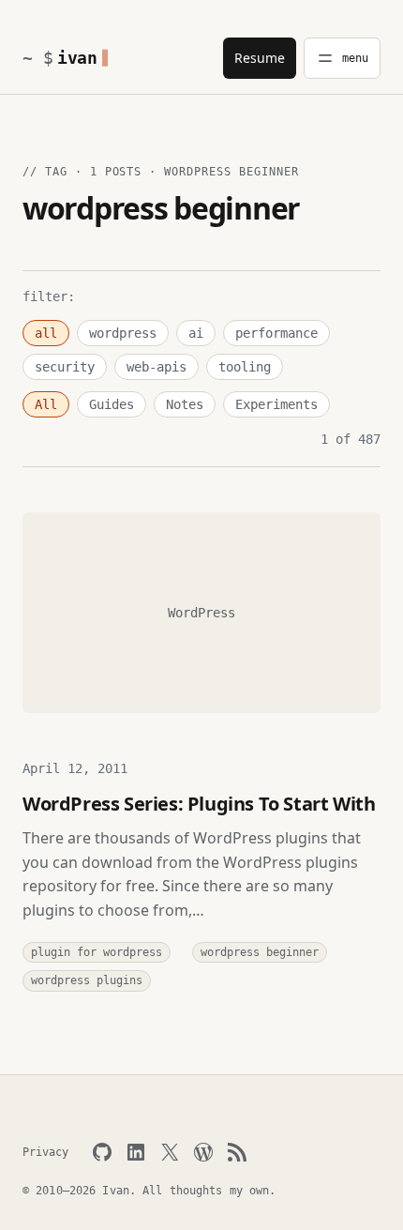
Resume (259, 58)
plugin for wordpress (96, 952)
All (46, 404)
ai (195, 333)
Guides (111, 404)
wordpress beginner (260, 952)
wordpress (123, 333)
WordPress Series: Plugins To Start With (198, 803)
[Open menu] (342, 58)
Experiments (276, 404)
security (65, 366)
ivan (77, 58)
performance (276, 333)
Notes (184, 404)
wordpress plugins (86, 980)
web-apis (157, 366)
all (46, 333)
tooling (244, 366)
